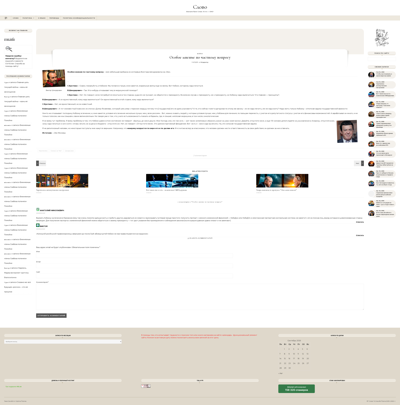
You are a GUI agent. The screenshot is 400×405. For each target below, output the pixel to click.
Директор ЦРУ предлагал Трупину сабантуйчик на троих (384, 165)
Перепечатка (43, 151)
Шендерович (69, 151)
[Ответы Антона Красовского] (359, 163)
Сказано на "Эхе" (56, 151)
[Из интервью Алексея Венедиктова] (41, 163)
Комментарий (42, 282)
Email (38, 262)
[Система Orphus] (9, 51)
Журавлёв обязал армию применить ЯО (384, 134)
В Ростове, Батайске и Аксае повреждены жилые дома (385, 214)
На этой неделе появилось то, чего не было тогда (385, 184)
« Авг (280, 373)
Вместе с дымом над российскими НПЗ (383, 144)
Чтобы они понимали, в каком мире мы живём (384, 75)
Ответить (360, 222)
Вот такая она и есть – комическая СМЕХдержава (166, 190)
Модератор (204, 62)
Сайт (38, 272)
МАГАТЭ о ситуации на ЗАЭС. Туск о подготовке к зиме (385, 204)
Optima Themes (21, 401)
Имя (38, 252)
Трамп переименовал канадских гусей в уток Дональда (384, 125)
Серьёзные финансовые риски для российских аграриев (384, 194)
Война (200, 53)
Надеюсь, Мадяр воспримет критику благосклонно (16, 272)
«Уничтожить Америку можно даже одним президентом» (383, 115)
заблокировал (296, 389)
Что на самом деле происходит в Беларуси (384, 154)
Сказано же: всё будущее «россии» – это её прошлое (17, 287)
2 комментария (200, 156)
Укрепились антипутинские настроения (52, 190)
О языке (42, 18)
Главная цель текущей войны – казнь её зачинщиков (16, 87)
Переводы (54, 18)
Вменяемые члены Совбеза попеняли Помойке (16, 115)
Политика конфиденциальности (79, 18)
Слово (200, 6)
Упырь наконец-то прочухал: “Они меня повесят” (276, 190)
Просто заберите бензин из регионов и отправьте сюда (384, 174)
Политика (27, 18)
